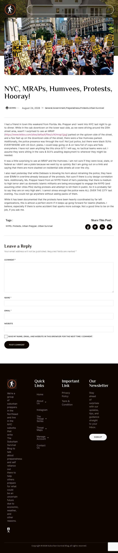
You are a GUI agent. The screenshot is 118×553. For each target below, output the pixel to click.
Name (7, 298)
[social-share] (88, 227)
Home (40, 394)
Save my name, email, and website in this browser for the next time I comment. (50, 336)
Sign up (98, 437)
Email (8, 310)
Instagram (40, 409)
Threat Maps (40, 428)
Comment (10, 260)
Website (8, 323)
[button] (39, 402)
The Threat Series (40, 418)
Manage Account (40, 437)
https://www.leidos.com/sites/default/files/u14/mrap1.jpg (36, 134)
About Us (40, 402)
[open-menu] (108, 9)
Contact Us (40, 446)
